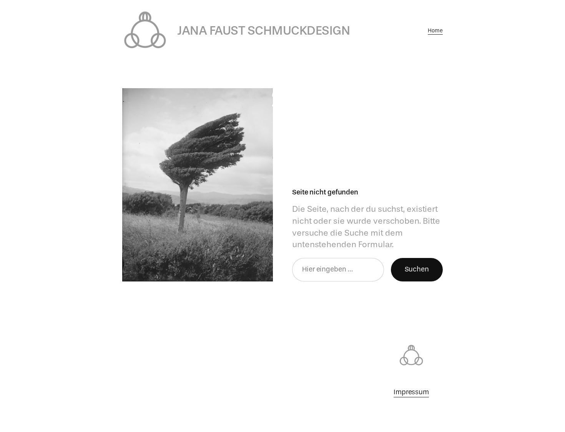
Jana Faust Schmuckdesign (264, 30)
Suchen (417, 269)
